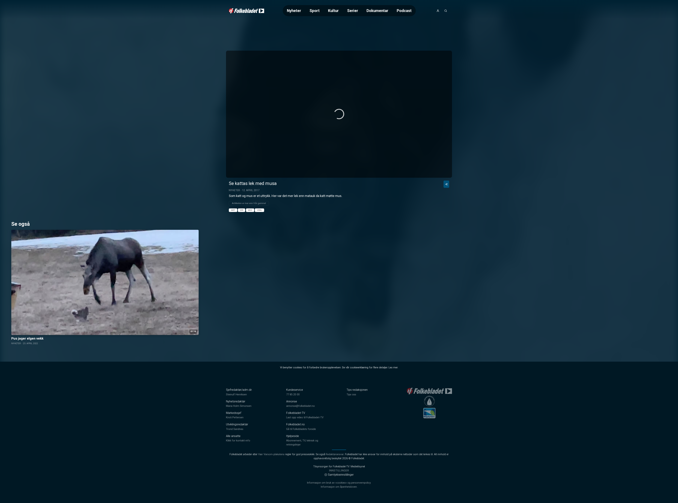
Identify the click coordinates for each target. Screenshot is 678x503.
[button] (339, 114)
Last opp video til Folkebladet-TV (304, 417)
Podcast (404, 10)
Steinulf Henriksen (236, 394)
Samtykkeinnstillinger (341, 474)
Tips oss (351, 394)
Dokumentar (377, 10)
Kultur (333, 10)
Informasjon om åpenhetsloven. (339, 486)
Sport (315, 10)
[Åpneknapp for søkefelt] (445, 10)
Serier (352, 10)
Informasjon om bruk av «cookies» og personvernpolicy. (339, 482)
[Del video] (446, 184)
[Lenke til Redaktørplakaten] (429, 401)
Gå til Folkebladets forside (301, 429)
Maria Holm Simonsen (238, 406)
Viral (259, 210)
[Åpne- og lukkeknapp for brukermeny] (437, 10)
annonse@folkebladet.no (300, 406)
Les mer (393, 367)
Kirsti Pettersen (234, 417)
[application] (339, 114)
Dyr (241, 210)
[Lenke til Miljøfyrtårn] (429, 413)
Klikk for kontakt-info (238, 440)
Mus (250, 210)
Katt (233, 210)
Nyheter (294, 10)
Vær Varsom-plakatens (271, 454)
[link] (246, 10)
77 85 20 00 (293, 394)
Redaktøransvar (335, 454)
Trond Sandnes (234, 429)
